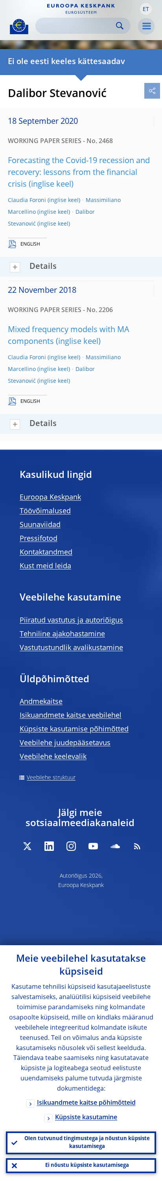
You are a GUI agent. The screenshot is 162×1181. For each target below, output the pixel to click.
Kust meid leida (45, 566)
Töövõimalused (45, 511)
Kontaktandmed (46, 552)
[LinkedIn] (49, 846)
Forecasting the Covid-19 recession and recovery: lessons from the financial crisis (79, 173)
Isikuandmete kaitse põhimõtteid (86, 1103)
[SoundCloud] (115, 846)
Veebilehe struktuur (51, 778)
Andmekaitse (41, 701)
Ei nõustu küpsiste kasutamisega (87, 1165)
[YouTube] (93, 846)
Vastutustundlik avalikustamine (71, 648)
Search (119, 26)
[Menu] (146, 26)
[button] (146, 9)
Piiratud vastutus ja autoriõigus (71, 620)
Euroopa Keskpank (50, 497)
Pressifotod (38, 538)
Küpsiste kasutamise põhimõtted (74, 729)
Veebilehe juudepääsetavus (65, 743)
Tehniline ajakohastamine (62, 634)
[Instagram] (71, 846)
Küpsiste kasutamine (86, 1118)
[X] (27, 846)
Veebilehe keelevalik (53, 756)
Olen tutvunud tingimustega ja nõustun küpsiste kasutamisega (87, 1142)
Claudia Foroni (27, 200)
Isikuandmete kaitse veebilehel (71, 715)
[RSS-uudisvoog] (137, 846)
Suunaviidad (40, 525)
